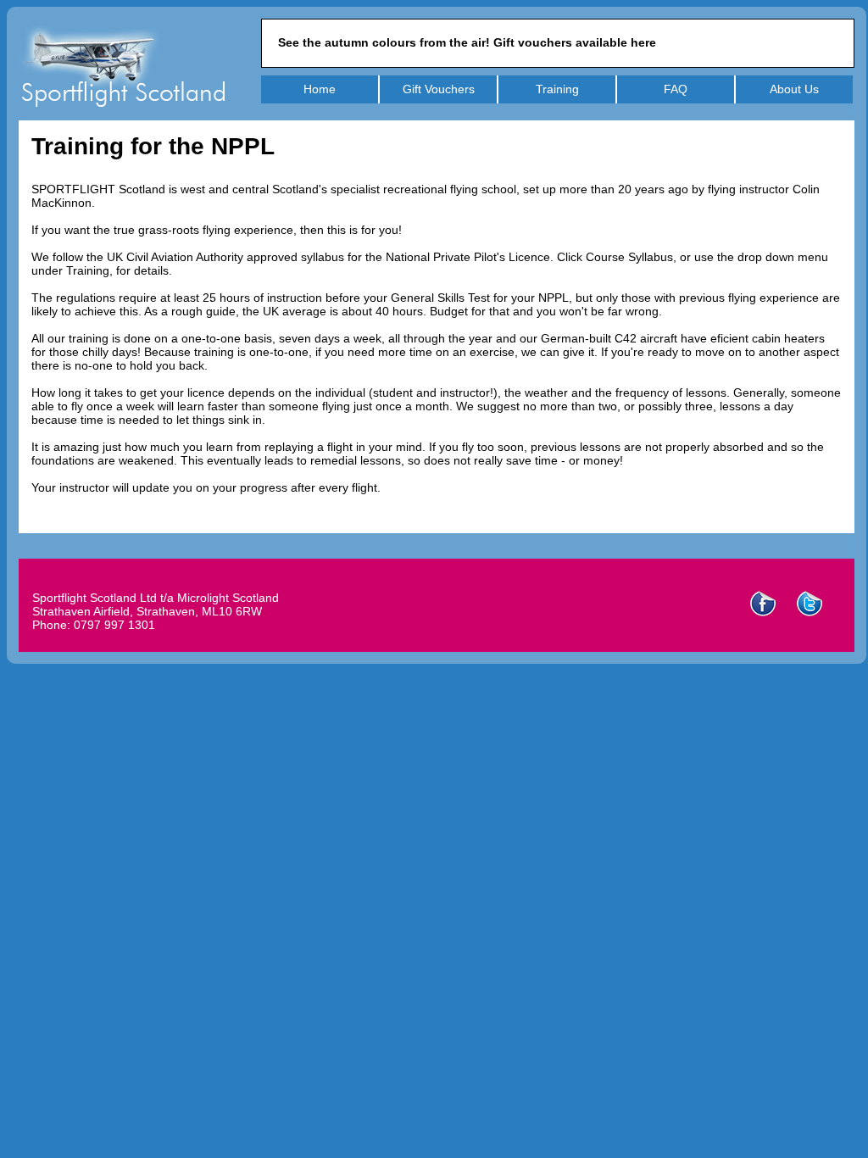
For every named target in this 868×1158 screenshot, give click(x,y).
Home (319, 89)
